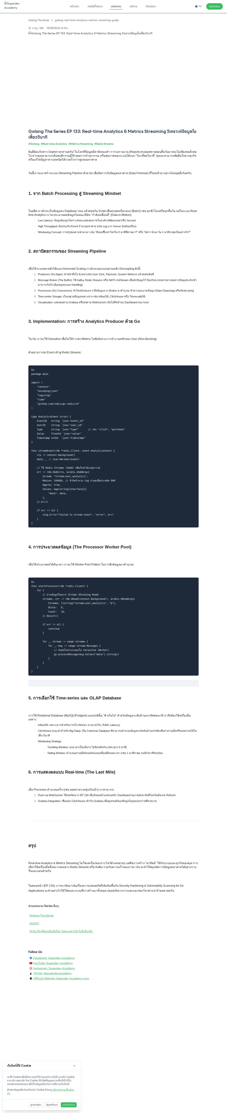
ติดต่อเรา (151, 6)
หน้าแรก (74, 6)
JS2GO (34, 923)
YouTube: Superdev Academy (53, 963)
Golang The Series (41, 915)
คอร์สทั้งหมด (95, 6)
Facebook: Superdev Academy (54, 958)
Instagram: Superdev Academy (54, 968)
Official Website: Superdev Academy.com (61, 978)
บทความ (116, 6)
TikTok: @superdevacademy (52, 973)
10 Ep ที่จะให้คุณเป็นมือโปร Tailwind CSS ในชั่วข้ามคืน (61, 931)
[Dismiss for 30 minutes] (74, 1066)
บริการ (133, 6)
